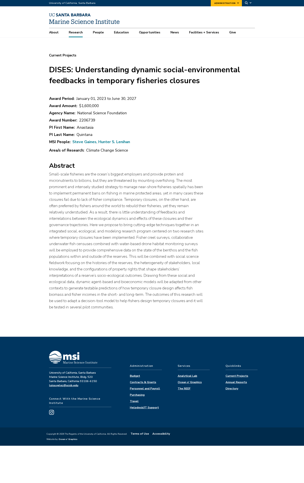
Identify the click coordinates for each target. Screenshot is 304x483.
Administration (225, 3)
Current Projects (237, 376)
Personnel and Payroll (145, 389)
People (98, 32)
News (174, 32)
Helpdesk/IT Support (144, 408)
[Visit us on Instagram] (51, 414)
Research (76, 32)
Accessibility (161, 434)
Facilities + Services (204, 32)
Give (232, 32)
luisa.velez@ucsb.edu (63, 385)
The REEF (184, 389)
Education (121, 32)
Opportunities (149, 32)
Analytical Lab (187, 376)
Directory (232, 389)
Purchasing (137, 395)
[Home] (85, 23)
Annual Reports (236, 382)
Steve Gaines (84, 142)
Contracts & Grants (143, 382)
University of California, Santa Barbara (72, 3)
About (54, 32)
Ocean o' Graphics (67, 439)
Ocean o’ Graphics (190, 382)
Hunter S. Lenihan (114, 142)
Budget (135, 376)
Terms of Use (140, 434)
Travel (134, 401)
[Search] (248, 3)
